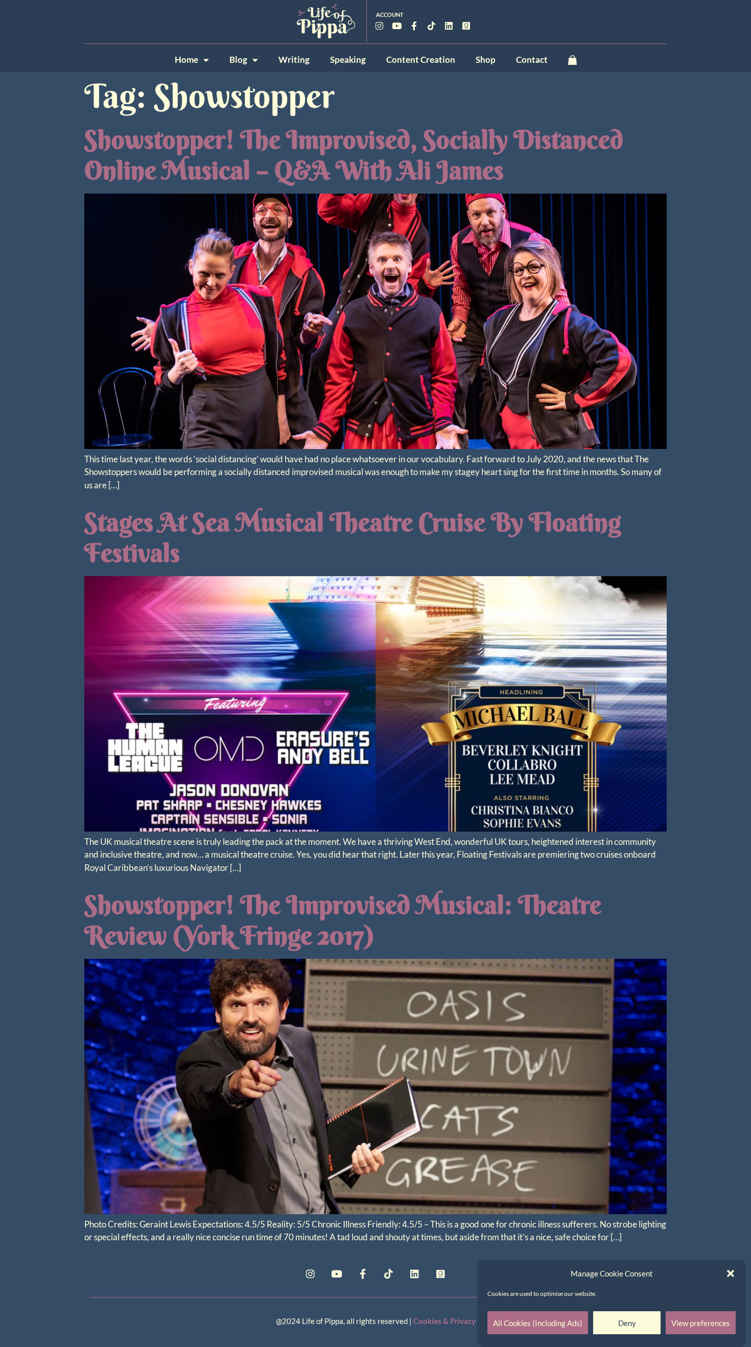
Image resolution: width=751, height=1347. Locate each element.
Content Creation (420, 59)
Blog (238, 59)
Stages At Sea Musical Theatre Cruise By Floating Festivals (352, 537)
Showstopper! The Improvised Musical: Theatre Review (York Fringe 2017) (342, 920)
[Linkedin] (449, 25)
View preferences (700, 1323)
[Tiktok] (431, 25)
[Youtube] (397, 25)
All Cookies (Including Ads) (537, 1323)
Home (186, 59)
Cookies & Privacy (444, 1321)
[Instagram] (379, 25)
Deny (627, 1323)
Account (390, 14)
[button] (730, 1273)
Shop (486, 59)
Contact (532, 59)
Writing (294, 59)
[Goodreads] (466, 25)
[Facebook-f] (414, 25)
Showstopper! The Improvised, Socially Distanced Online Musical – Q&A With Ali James (353, 155)
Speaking (348, 59)
